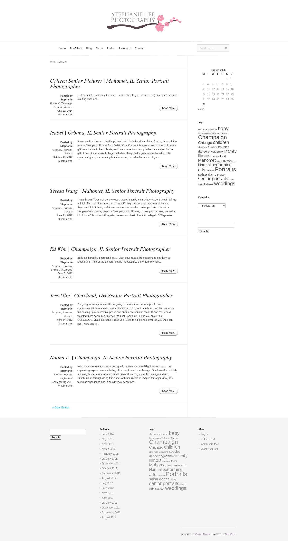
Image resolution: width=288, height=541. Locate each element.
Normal (204, 165)
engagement (217, 151)
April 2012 (107, 497)
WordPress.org (209, 448)
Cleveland (212, 147)
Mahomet (207, 160)
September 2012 (111, 473)
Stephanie (66, 99)
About (99, 48)
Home (62, 48)
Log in (204, 434)
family (231, 151)
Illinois (204, 155)
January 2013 (109, 458)
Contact (139, 48)
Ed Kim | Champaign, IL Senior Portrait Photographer (110, 248)
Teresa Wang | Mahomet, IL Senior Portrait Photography (112, 190)
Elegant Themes (202, 534)
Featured (55, 103)
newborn (229, 161)
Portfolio (76, 48)
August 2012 (109, 478)
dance (202, 151)
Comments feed (210, 444)
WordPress (230, 534)
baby (223, 128)
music (219, 161)
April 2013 (107, 444)
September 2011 (111, 512)
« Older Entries (60, 407)
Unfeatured (66, 269)
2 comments (65, 323)
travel (231, 179)
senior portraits (213, 178)
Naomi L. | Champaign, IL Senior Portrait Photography (111, 357)
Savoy (222, 175)
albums (201, 129)
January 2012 (109, 502)
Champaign (212, 137)
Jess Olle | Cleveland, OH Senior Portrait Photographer (111, 295)
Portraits (67, 149)
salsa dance (208, 174)
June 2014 (108, 434)
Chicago (205, 143)
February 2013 (110, 453)
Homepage (66, 103)
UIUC (200, 184)
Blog (89, 48)
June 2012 (108, 488)
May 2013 (107, 439)
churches (202, 147)
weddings (224, 183)
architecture (211, 129)
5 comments (65, 160)
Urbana (208, 184)
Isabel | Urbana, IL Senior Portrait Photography (103, 132)
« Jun (201, 108)
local (223, 156)
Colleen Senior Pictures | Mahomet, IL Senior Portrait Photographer (109, 83)
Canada (223, 133)
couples (223, 147)
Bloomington (204, 133)
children (221, 142)
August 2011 (109, 517)
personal (210, 170)
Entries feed (208, 439)
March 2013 (108, 448)
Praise (111, 48)
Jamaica (215, 156)
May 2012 (107, 492)
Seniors (68, 107)
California (214, 133)
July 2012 (107, 483)
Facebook (125, 48)
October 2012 (109, 468)
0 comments (65, 114)
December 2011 (111, 507)
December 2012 (111, 463)
